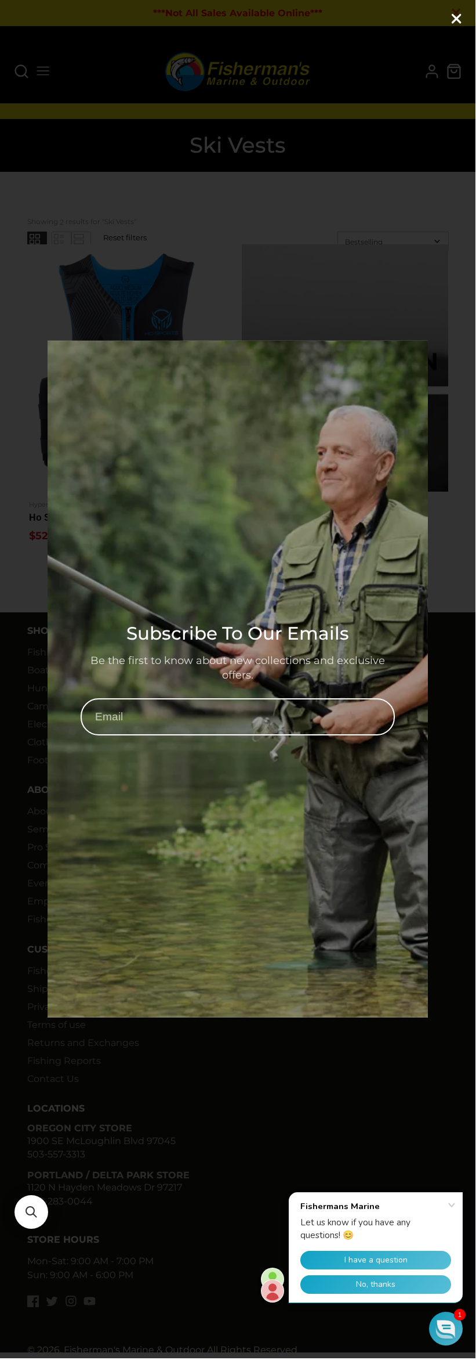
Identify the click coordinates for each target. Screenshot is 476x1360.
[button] (31, 1212)
